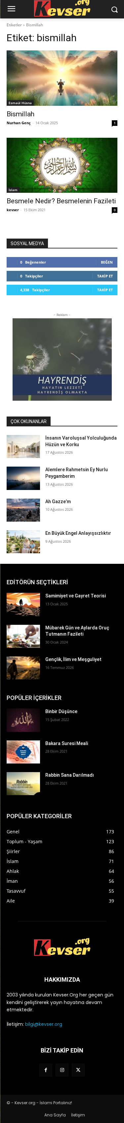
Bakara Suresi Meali (66, 743)
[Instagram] (62, 1070)
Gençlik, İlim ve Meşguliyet (73, 659)
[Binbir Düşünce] (23, 720)
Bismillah (20, 114)
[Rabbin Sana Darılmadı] (23, 783)
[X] (78, 1070)
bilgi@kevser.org (43, 1024)
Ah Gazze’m (58, 501)
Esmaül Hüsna (20, 103)
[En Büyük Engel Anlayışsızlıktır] (23, 541)
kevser (13, 209)
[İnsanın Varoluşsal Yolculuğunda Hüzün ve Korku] (23, 446)
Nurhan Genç (19, 122)
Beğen (107, 262)
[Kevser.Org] (62, 947)
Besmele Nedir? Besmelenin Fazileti (61, 201)
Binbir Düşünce (61, 711)
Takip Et (105, 276)
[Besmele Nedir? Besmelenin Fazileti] (62, 165)
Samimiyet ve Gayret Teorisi (75, 595)
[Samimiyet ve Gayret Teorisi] (23, 604)
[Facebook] (45, 1070)
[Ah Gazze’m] (23, 510)
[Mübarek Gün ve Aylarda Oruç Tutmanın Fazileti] (23, 636)
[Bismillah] (62, 78)
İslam (13, 189)
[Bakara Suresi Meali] (23, 751)
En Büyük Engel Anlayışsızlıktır (78, 533)
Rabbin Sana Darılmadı (69, 775)
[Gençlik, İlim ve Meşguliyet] (23, 667)
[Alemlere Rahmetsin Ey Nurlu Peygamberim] (23, 478)
